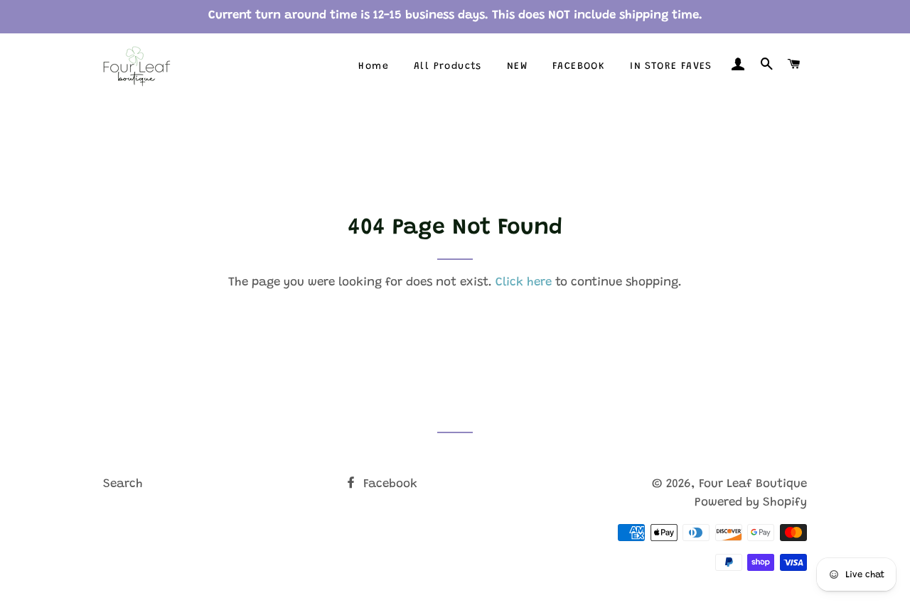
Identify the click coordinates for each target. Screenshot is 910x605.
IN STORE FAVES (671, 67)
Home (373, 67)
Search (123, 485)
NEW (517, 67)
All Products (448, 67)
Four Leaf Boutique (753, 485)
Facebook (388, 485)
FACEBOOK (578, 67)
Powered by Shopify (751, 503)
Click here (524, 283)
